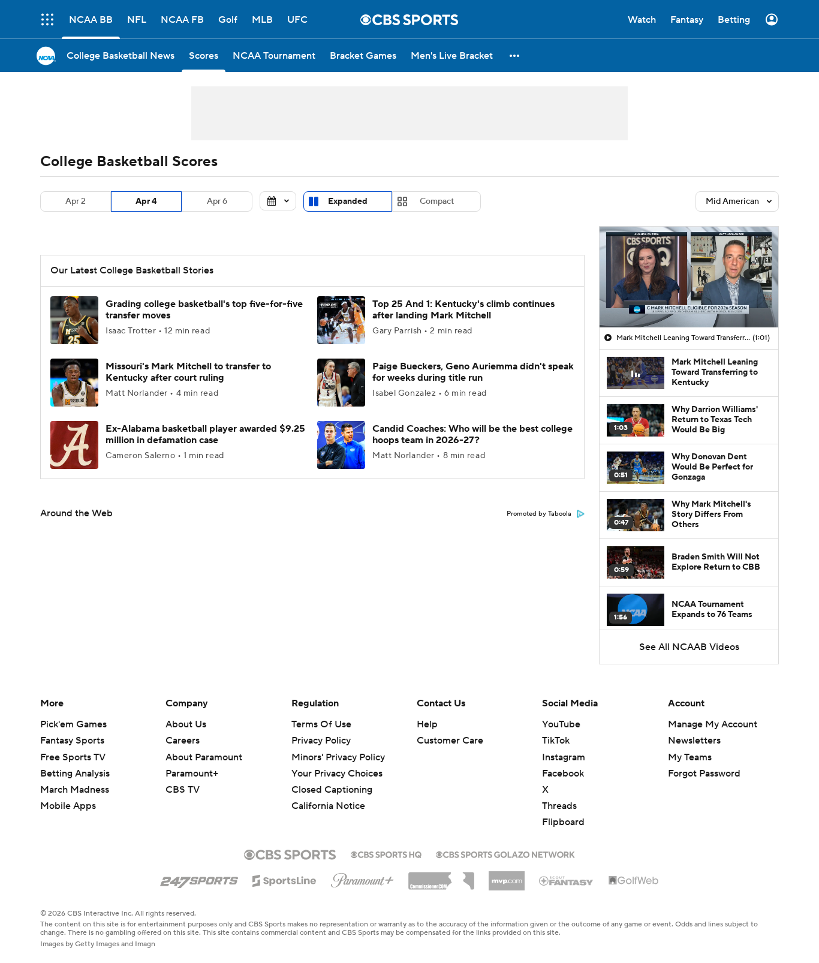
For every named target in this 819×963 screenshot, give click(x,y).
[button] (47, 19)
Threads (559, 806)
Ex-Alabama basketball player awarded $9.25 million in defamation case (205, 434)
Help (427, 724)
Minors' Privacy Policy (338, 757)
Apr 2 (75, 201)
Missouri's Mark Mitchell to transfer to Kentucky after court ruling (188, 372)
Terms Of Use (321, 724)
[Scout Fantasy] (566, 880)
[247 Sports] (199, 878)
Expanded (348, 201)
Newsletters (694, 741)
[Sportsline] (284, 879)
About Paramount (203, 757)
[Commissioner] (441, 877)
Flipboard (563, 822)
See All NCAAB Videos (689, 647)
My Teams (690, 757)
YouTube (561, 724)
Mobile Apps (68, 806)
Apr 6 (217, 201)
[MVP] (507, 876)
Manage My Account (712, 724)
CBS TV (182, 790)
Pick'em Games (73, 724)
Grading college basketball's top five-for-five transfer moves (204, 309)
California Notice (328, 795)
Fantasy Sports (72, 741)
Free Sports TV (73, 757)
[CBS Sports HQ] (386, 853)
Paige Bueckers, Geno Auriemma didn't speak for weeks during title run (473, 372)
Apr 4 (146, 201)
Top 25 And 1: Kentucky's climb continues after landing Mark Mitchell (463, 309)
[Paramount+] (362, 878)
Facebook (563, 774)
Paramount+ (191, 774)
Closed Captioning (331, 778)
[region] (689, 277)
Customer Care (450, 741)
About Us (185, 724)
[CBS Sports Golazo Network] (505, 853)
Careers (182, 741)
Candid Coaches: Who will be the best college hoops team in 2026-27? (472, 434)
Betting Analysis (75, 774)
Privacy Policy (321, 741)
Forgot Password (704, 774)
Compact (437, 201)
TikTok (556, 741)
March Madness (74, 790)
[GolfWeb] (634, 881)
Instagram (563, 757)
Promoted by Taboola (539, 514)
